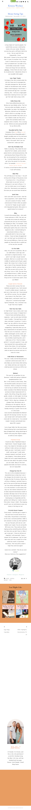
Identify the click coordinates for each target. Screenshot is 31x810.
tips (10, 580)
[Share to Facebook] (22, 578)
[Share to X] (24, 578)
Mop (16, 132)
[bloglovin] (25, 1)
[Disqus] (15, 694)
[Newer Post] (6, 626)
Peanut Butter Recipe (15, 165)
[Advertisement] (15, 787)
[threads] (23, 1)
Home (7, 578)
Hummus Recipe (20, 163)
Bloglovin (21, 574)
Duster (23, 132)
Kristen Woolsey (15, 5)
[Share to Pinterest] (26, 578)
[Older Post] (25, 626)
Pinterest (9, 574)
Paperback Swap (15, 439)
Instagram (15, 574)
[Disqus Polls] (15, 656)
